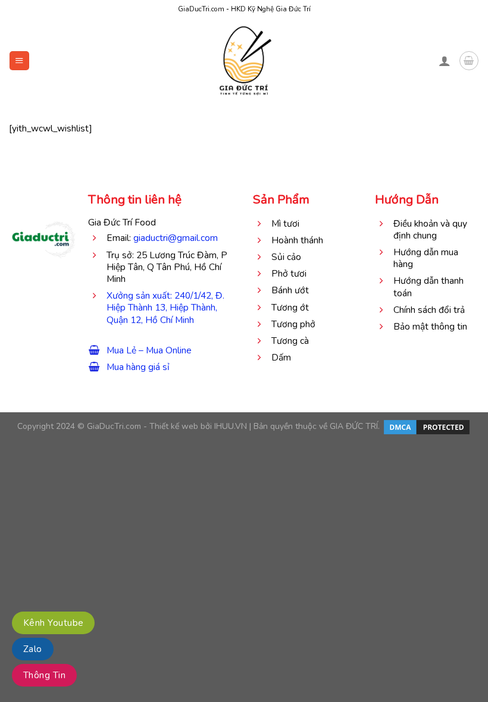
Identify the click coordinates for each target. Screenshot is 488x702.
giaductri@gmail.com (175, 237)
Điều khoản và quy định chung (430, 229)
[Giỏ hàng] (468, 60)
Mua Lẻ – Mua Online (149, 350)
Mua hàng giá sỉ (138, 367)
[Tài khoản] (445, 61)
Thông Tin (44, 675)
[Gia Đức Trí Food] (244, 61)
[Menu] (19, 60)
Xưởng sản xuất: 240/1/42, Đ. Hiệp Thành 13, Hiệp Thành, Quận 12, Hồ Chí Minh (165, 307)
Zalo (32, 649)
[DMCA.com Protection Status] (425, 427)
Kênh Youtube (53, 623)
